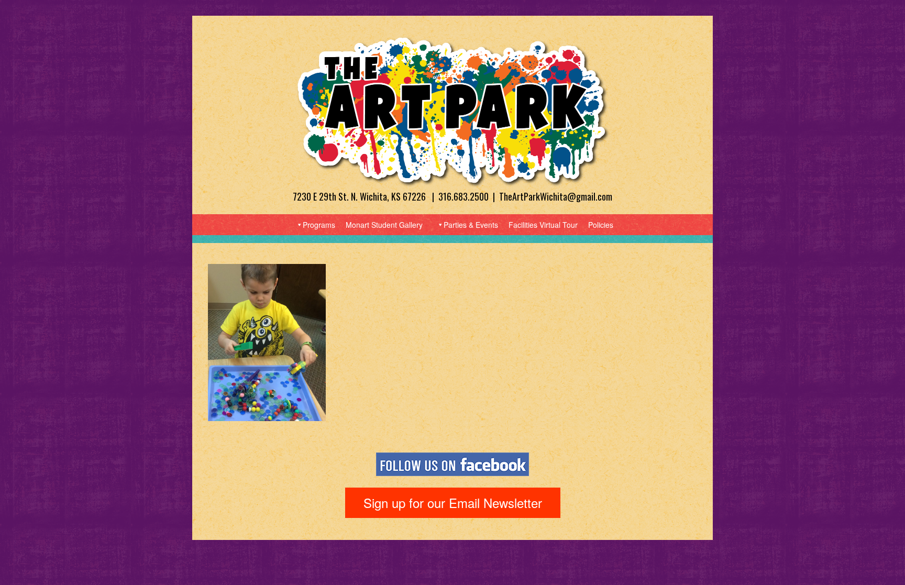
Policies (600, 224)
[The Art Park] (452, 110)
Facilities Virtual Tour (543, 224)
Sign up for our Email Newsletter (452, 502)
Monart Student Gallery (384, 224)
